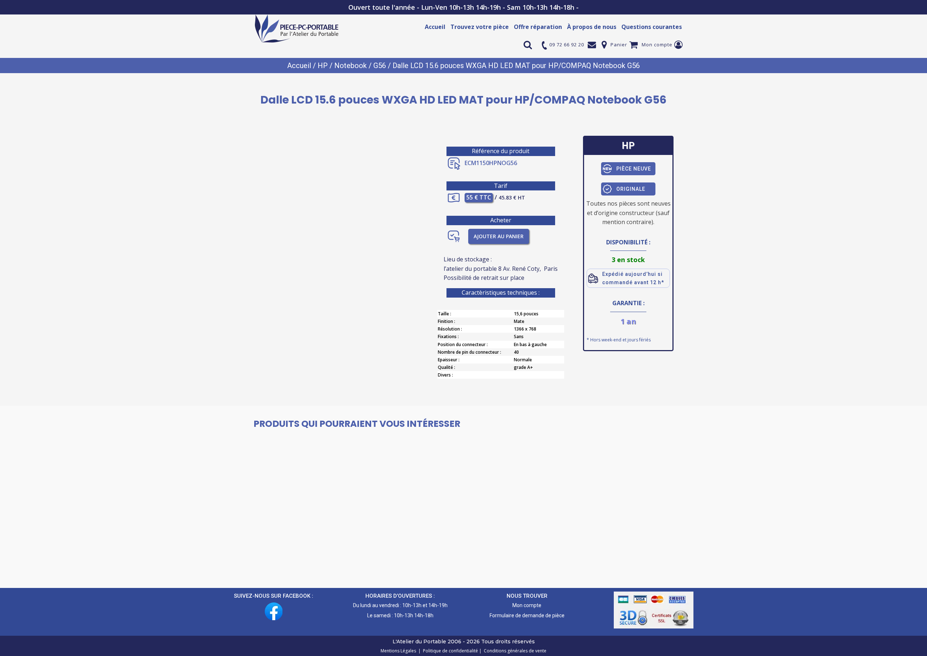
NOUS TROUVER (527, 596)
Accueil (435, 27)
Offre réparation (538, 27)
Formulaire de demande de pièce (527, 615)
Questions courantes (651, 27)
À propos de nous (591, 27)
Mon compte (657, 44)
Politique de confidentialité (449, 651)
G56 (379, 65)
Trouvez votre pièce (479, 27)
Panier (619, 44)
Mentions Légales (399, 651)
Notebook (350, 65)
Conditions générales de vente (514, 651)
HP (323, 65)
